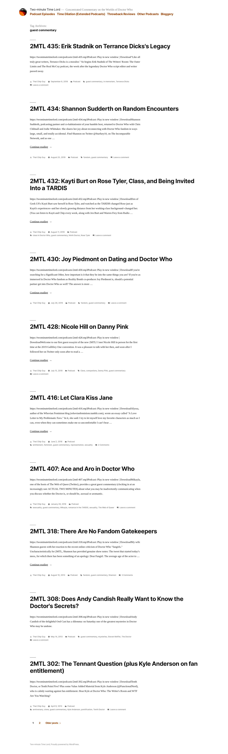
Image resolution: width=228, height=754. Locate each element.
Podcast (76, 81)
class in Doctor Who (41, 235)
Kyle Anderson (73, 709)
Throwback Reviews (121, 14)
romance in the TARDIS (78, 507)
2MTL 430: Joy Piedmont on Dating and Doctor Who (101, 259)
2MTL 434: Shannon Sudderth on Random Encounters (104, 108)
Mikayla (63, 507)
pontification (86, 709)
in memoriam (109, 81)
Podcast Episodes (42, 14)
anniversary (38, 709)
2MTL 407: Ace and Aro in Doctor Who (82, 468)
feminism (48, 445)
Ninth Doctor (74, 235)
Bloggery (167, 14)
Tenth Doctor (99, 709)
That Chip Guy (39, 81)
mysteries (102, 637)
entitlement (38, 445)
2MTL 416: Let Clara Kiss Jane (71, 397)
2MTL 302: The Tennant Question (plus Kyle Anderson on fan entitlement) (114, 667)
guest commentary (94, 81)
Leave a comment (40, 85)
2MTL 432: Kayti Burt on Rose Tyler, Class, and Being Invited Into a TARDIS (112, 184)
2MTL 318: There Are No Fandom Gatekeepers (93, 531)
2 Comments (103, 445)
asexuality (37, 507)
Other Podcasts (148, 14)
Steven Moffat (114, 637)
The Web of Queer (106, 507)
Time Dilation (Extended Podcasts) (81, 14)
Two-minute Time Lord (45, 9)
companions (91, 371)
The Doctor (126, 637)
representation (77, 445)
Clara (83, 371)
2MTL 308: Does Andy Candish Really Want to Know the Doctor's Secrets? (106, 602)
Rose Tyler (85, 235)
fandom (86, 157)
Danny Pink (103, 371)
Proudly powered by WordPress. (65, 744)
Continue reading (41, 146)
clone (46, 709)
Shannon (112, 575)
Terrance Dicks (122, 81)
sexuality (89, 445)
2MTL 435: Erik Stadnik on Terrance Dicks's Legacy (100, 46)
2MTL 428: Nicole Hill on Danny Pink (79, 326)
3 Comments (127, 575)
